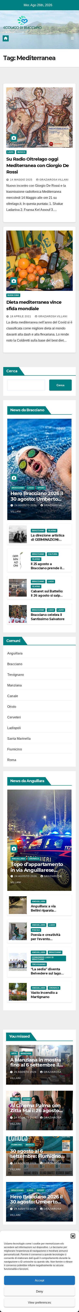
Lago (31, 488)
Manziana (14, 685)
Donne (26, 1099)
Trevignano (15, 674)
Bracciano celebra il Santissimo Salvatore (47, 617)
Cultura (52, 554)
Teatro (52, 530)
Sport (41, 488)
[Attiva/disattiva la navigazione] (72, 38)
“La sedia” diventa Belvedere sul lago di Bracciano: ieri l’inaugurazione (46, 975)
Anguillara (14, 653)
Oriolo (11, 706)
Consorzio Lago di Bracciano (42, 958)
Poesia (36, 930)
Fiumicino (14, 749)
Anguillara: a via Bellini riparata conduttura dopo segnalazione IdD (45, 912)
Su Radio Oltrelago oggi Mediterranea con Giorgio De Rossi (37, 165)
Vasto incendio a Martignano (44, 995)
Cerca (11, 371)
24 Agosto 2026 (26, 505)
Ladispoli (14, 728)
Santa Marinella (19, 738)
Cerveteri (14, 717)
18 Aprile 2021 (21, 316)
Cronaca (34, 859)
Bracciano (18, 488)
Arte (14, 1053)
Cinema (15, 1099)
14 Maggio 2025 (21, 179)
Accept (39, 1280)
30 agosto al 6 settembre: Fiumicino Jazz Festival (35, 1156)
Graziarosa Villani (54, 179)
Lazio (10, 152)
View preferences (39, 1302)
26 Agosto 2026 (25, 1072)
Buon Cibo (13, 295)
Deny (39, 1291)
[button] (73, 1236)
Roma (11, 760)
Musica (21, 152)
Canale (12, 696)
